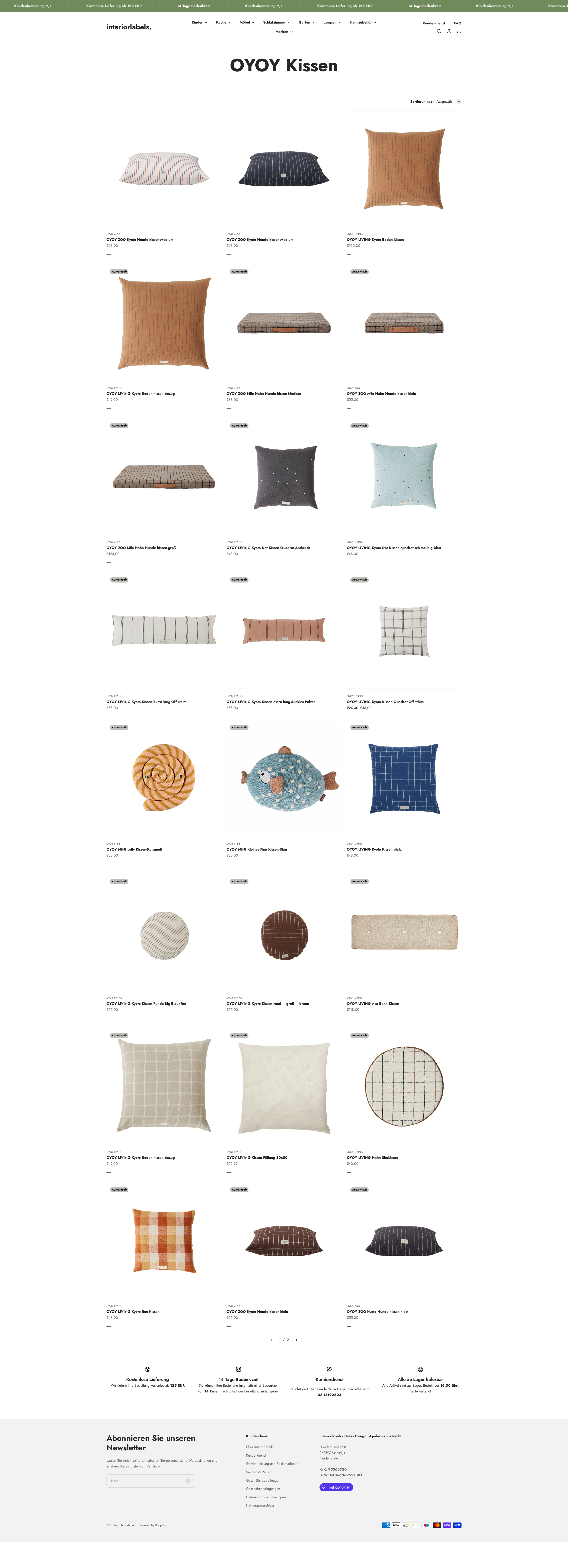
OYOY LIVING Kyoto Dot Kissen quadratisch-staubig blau (394, 547)
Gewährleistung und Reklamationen (272, 1463)
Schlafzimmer (274, 22)
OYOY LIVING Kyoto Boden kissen (375, 239)
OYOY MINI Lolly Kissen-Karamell (134, 849)
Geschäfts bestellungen (263, 1480)
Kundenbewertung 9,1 (221, 5)
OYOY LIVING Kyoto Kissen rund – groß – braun (268, 1003)
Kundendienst (434, 23)
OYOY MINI (113, 844)
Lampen (329, 22)
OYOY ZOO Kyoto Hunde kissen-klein (257, 1311)
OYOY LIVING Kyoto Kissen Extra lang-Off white (146, 701)
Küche (221, 22)
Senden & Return (258, 1472)
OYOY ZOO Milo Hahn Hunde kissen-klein (381, 393)
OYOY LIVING (355, 234)
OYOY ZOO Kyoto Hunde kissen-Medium (139, 239)
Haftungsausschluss (260, 1505)
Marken (282, 31)
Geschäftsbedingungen (263, 1488)
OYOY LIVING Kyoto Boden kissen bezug (140, 393)
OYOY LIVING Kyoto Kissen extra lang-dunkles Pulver (271, 701)
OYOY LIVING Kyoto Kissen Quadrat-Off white (385, 701)
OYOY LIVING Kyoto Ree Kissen (133, 1311)
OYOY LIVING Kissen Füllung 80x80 (257, 1157)
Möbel (245, 22)
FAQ (458, 23)
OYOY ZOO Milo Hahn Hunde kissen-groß (141, 547)
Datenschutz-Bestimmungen (266, 1497)
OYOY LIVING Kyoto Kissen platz (374, 849)
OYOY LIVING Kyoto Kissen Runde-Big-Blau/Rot (146, 1003)
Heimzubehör (361, 22)
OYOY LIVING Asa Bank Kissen (373, 1003)
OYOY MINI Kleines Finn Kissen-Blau (257, 849)
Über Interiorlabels (259, 1446)
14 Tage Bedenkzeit (151, 5)
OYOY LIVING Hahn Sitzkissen (372, 1157)
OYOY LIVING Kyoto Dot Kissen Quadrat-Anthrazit (268, 547)
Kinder (197, 22)
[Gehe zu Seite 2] (296, 1339)
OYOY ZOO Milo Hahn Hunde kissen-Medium (264, 393)
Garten (304, 22)
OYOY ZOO (113, 234)
